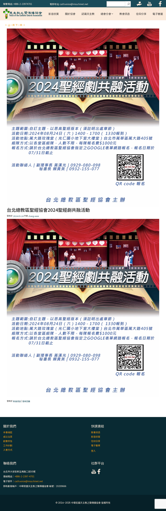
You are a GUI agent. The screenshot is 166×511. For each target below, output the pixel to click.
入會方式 (7, 449)
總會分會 (106, 14)
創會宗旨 (7, 441)
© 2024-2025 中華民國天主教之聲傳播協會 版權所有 (83, 502)
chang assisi (33, 216)
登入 (93, 450)
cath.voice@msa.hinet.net (29, 481)
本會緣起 (7, 432)
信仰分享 (141, 14)
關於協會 (70, 14)
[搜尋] (129, 4)
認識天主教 (88, 14)
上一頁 (10, 25)
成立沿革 (7, 436)
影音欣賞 (53, 14)
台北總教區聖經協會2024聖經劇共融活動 (48, 210)
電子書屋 (158, 14)
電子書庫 (95, 445)
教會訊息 (124, 14)
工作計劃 (7, 445)
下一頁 (20, 25)
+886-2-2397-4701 (24, 476)
